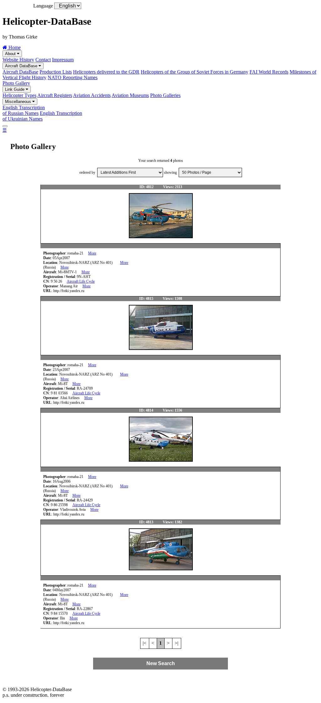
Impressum (63, 59)
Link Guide (15, 89)
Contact (43, 59)
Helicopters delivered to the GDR (106, 71)
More (92, 253)
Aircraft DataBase (22, 66)
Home (14, 47)
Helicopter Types (19, 95)
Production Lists (55, 71)
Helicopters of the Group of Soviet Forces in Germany (194, 71)
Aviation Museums (130, 95)
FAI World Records (269, 71)
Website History (18, 59)
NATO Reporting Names (72, 77)
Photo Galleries (165, 95)
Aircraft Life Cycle (81, 281)
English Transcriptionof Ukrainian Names (42, 115)
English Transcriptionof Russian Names (24, 110)
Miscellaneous (18, 101)
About (11, 53)
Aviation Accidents (92, 95)
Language (43, 5)
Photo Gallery (16, 83)
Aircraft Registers (54, 95)
